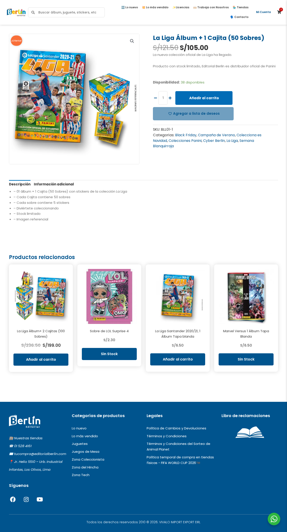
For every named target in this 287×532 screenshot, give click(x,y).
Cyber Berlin (214, 140)
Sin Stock (109, 353)
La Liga (232, 140)
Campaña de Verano (216, 135)
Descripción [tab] (19, 184)
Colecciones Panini (185, 140)
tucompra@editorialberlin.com (40, 453)
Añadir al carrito (204, 98)
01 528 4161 (23, 446)
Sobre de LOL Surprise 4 (109, 331)
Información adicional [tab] (54, 184)
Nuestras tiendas (28, 438)
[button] (132, 41)
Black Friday (185, 135)
